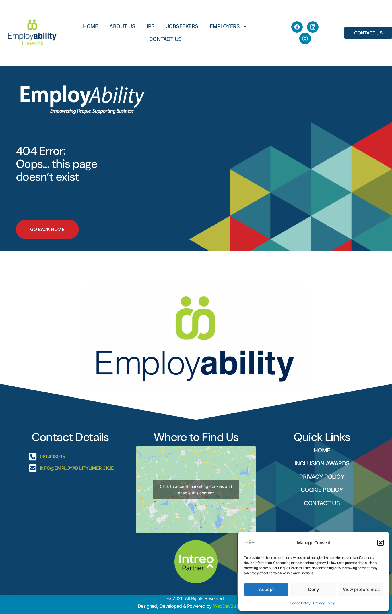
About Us (122, 26)
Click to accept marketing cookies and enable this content (196, 489)
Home (90, 26)
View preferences (361, 589)
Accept (266, 589)
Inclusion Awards (322, 463)
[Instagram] (305, 38)
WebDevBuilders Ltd (233, 606)
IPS (151, 26)
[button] (380, 543)
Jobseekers (182, 26)
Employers (225, 26)
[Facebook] (297, 27)
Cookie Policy (300, 603)
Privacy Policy (324, 603)
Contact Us (165, 39)
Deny (313, 589)
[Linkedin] (313, 27)
